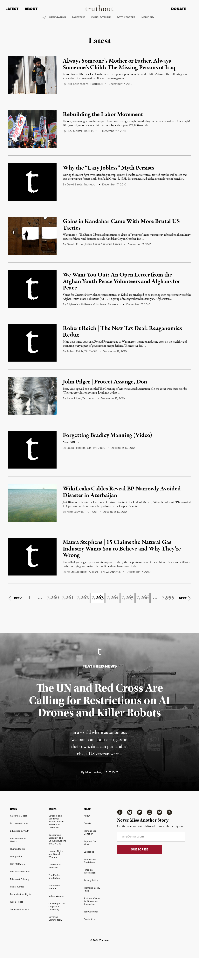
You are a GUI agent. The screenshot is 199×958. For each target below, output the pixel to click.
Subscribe (89, 852)
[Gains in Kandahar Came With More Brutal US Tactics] (32, 236)
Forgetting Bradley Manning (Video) (107, 435)
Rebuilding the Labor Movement (103, 114)
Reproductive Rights (20, 894)
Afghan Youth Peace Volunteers (86, 304)
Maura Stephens (77, 572)
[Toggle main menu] (193, 9)
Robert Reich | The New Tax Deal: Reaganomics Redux (122, 331)
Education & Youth (19, 831)
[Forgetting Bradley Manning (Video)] (32, 450)
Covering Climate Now (55, 918)
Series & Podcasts (19, 909)
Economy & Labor (19, 823)
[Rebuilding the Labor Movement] (32, 129)
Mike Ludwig (75, 512)
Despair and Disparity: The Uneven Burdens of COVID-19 (57, 839)
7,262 (83, 597)
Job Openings (91, 911)
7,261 (68, 597)
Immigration (57, 17)
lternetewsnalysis (105, 572)
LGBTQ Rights (17, 864)
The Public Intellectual (54, 876)
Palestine (78, 17)
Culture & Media (18, 816)
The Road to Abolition (55, 866)
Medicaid (147, 17)
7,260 (53, 597)
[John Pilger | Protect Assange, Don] (32, 396)
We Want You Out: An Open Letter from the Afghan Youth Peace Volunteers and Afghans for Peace (121, 281)
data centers (126, 17)
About (31, 9)
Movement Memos (54, 887)
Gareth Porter (75, 244)
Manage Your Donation (90, 832)
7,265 (127, 597)
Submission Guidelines (90, 861)
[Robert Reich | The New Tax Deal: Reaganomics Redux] (32, 343)
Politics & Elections (20, 871)
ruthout (96, 84)
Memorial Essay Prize (92, 889)
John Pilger (74, 398)
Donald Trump (101, 17)
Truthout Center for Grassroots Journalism (92, 901)
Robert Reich (75, 351)
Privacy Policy (91, 880)
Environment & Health (18, 840)
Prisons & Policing (19, 879)
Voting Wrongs (56, 896)
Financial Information (90, 871)
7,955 (168, 597)
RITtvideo (96, 448)
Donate (178, 9)
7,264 (112, 597)
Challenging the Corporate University (57, 906)
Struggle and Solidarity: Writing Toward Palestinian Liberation (56, 821)
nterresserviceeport (103, 244)
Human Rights (17, 849)
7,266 (142, 597)
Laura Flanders (76, 448)
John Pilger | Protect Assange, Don (105, 382)
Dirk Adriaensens (77, 84)
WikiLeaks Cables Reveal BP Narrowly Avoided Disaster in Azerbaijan (122, 492)
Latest (11, 9)
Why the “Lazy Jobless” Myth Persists (108, 168)
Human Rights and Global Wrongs (56, 854)
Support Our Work (90, 843)
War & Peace (16, 902)
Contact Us (89, 919)
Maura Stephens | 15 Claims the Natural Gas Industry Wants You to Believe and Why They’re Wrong (122, 549)
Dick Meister (74, 131)
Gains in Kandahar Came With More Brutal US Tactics (121, 224)
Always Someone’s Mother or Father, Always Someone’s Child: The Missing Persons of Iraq (119, 64)
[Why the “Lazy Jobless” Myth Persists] (32, 182)
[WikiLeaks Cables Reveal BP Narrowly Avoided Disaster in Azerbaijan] (32, 503)
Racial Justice (17, 886)
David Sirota (74, 184)
